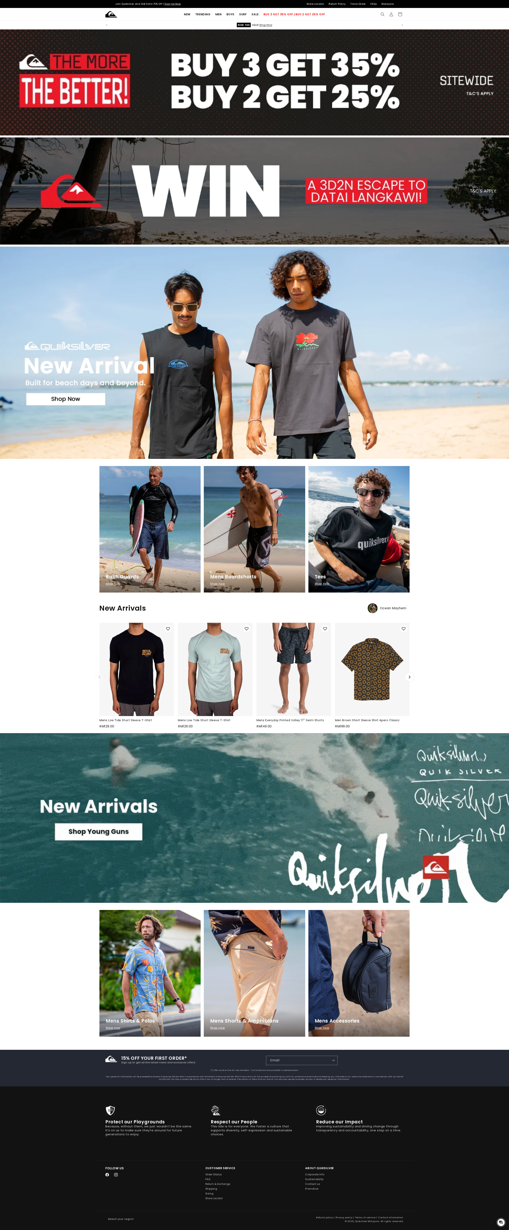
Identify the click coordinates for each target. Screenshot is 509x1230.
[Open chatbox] (501, 1222)
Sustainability (314, 1179)
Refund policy (324, 1217)
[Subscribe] (333, 1060)
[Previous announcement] (106, 25)
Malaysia (388, 4)
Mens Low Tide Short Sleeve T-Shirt (125, 720)
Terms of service (365, 1217)
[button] (203, 14)
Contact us (312, 1184)
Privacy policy (344, 1217)
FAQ (207, 1179)
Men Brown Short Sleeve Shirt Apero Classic (367, 720)
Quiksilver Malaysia (367, 1221)
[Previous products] (99, 677)
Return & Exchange (217, 1184)
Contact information (390, 1217)
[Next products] (409, 677)
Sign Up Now (172, 4)
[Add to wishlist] (168, 628)
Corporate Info (314, 1174)
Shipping (211, 1189)
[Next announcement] (402, 25)
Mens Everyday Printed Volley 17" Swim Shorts (290, 720)
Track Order (358, 4)
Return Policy (337, 4)
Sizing (209, 1193)
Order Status (213, 1174)
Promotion (312, 1189)
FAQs (373, 4)
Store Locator (315, 4)
